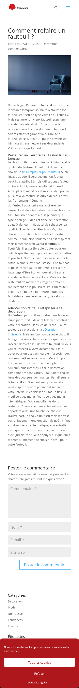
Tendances (15, 620)
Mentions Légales (37, 682)
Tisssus (13, 626)
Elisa (16, 44)
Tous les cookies (39, 662)
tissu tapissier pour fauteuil (41, 172)
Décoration (50, 44)
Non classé (15, 614)
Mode (12, 607)
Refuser (39, 673)
